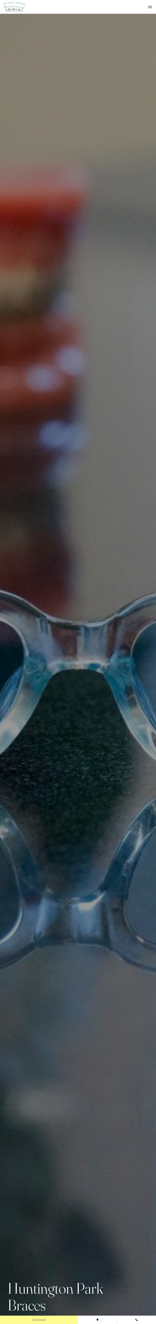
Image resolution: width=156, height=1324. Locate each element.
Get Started (39, 1319)
